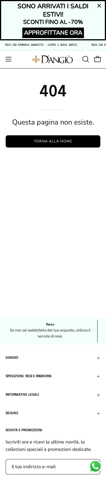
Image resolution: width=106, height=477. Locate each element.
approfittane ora (53, 33)
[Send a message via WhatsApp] (95, 466)
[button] (85, 59)
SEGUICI (12, 413)
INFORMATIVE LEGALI (22, 395)
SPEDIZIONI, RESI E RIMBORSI (28, 376)
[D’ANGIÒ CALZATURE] (53, 59)
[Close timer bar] (99, 5)
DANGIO (12, 358)
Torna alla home (53, 141)
